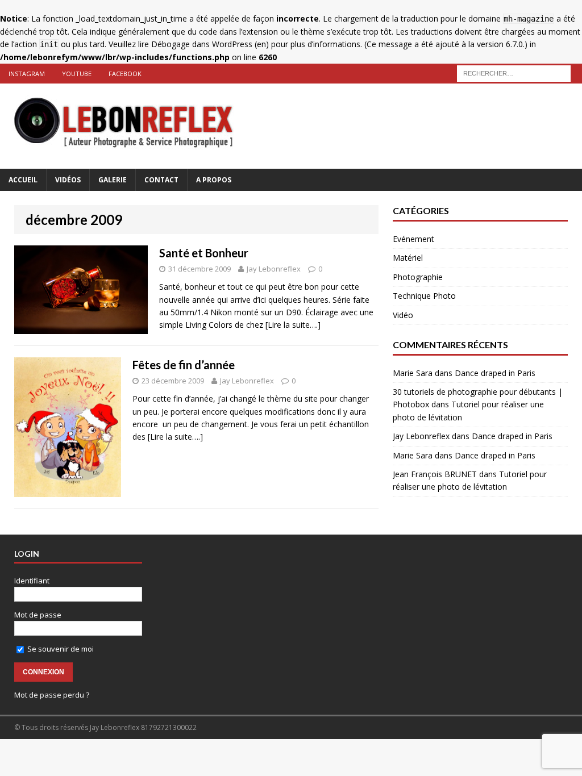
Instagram (27, 73)
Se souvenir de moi (60, 649)
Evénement (413, 238)
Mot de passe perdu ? (51, 695)
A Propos (213, 180)
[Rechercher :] (514, 72)
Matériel (408, 257)
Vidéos (68, 180)
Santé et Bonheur (203, 253)
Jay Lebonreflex (274, 269)
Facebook (125, 73)
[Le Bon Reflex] (291, 126)
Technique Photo (424, 295)
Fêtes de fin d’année (183, 365)
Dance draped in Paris (495, 373)
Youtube (77, 73)
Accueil (23, 180)
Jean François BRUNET (435, 474)
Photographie (418, 277)
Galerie (112, 180)
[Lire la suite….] (293, 324)
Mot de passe (37, 615)
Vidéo (403, 315)
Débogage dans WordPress (201, 44)
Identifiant (31, 580)
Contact (161, 180)
